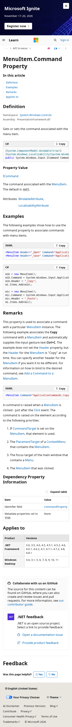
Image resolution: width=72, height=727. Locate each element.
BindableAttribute (30, 199)
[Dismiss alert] (66, 6)
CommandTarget (24, 428)
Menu (29, 460)
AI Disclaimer (11, 706)
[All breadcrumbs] (6, 48)
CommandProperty (55, 506)
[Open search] (55, 40)
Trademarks (10, 722)
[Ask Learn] (49, 48)
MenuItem (59, 184)
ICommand (10, 176)
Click (37, 410)
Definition (12, 82)
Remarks (11, 92)
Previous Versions (35, 706)
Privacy (25, 711)
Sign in (64, 40)
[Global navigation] (3, 40)
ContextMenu (56, 442)
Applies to (12, 97)
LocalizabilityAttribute (33, 205)
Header (44, 348)
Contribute (9, 711)
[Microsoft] (36, 40)
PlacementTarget (28, 442)
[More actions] (66, 48)
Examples (12, 87)
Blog (53, 706)
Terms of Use (49, 716)
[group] (36, 154)
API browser (20, 48)
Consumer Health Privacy (18, 716)
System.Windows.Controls (36, 115)
